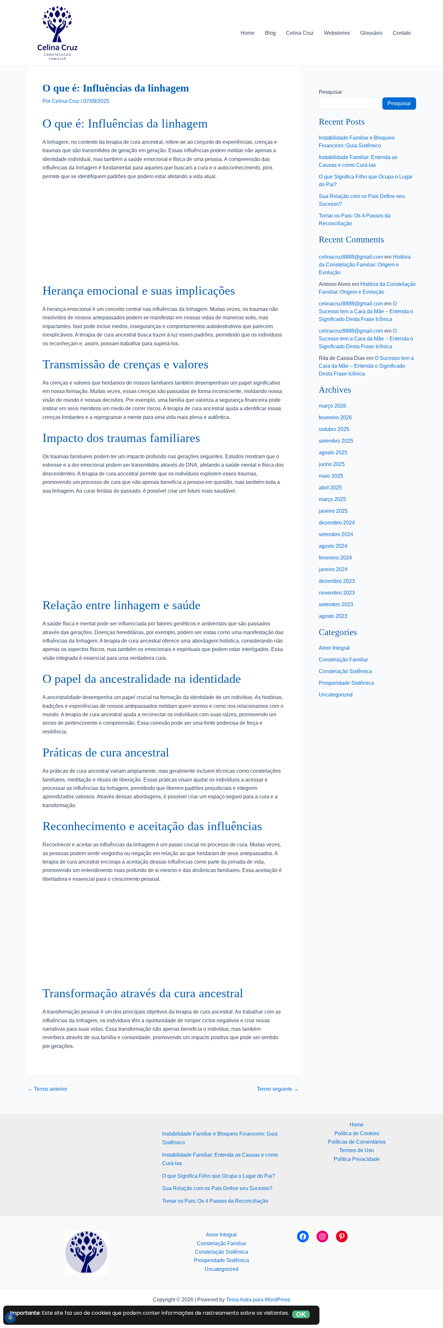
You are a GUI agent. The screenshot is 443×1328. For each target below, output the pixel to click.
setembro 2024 (336, 534)
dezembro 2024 (337, 522)
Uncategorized (336, 694)
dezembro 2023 (337, 581)
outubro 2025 (334, 429)
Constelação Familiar (343, 659)
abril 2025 (330, 487)
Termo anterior (47, 1089)
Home (248, 33)
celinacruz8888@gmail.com (351, 257)
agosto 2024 (333, 546)
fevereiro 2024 (335, 557)
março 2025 (332, 499)
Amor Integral (334, 648)
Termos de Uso (356, 1150)
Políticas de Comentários (357, 1142)
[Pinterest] (342, 1236)
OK (301, 1314)
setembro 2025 (336, 441)
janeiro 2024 (333, 569)
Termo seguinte (278, 1089)
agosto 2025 (333, 452)
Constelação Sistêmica (345, 671)
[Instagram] (322, 1236)
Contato (402, 33)
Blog (270, 33)
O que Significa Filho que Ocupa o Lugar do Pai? (218, 1176)
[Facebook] (303, 1236)
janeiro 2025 (333, 511)
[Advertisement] (163, 234)
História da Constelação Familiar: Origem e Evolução (365, 264)
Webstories (337, 33)
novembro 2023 (337, 593)
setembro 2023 (336, 604)
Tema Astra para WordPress (258, 1299)
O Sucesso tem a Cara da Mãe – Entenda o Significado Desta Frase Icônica (366, 311)
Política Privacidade (357, 1159)
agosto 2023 (333, 616)
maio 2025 (331, 476)
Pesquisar (330, 92)
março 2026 (332, 406)
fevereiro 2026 (335, 417)
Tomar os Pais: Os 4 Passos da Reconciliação (215, 1201)
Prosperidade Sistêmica (346, 683)
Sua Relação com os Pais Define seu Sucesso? (217, 1188)
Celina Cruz (300, 33)
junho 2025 (332, 464)
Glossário (371, 33)
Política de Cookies (356, 1133)
